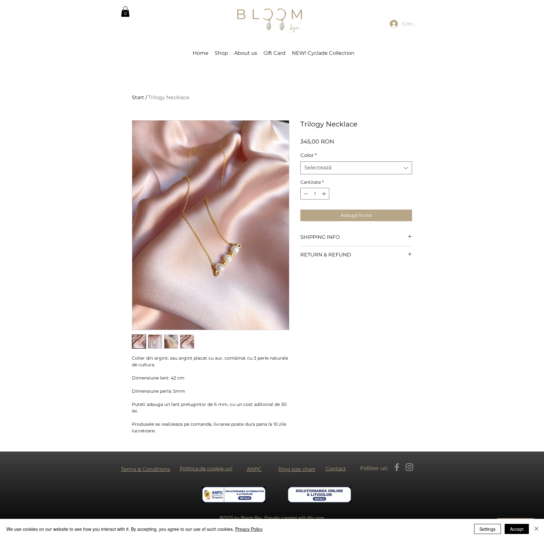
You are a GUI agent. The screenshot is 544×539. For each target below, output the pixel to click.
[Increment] (324, 193)
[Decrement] (305, 193)
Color (308, 155)
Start (138, 97)
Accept (517, 529)
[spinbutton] (314, 193)
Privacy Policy (249, 529)
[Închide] (536, 529)
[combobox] (356, 167)
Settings (487, 529)
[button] (125, 11)
